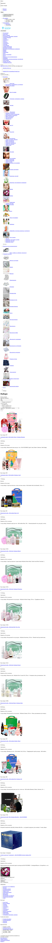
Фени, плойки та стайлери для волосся (18, 252)
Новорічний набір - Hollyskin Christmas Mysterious (11, 589)
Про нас (5, 8)
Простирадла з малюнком (15, 339)
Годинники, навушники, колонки (10, 36)
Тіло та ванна (6, 60)
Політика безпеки (7, 890)
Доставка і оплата (7, 888)
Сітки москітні (13, 372)
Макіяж (4, 50)
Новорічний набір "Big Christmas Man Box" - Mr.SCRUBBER (14, 817)
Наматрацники (13, 280)
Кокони (11, 267)
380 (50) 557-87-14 (7, 68)
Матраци (12, 273)
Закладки (5, 921)
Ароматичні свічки (10, 204)
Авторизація (8, 25)
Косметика (5, 76)
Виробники (5, 894)
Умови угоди (6, 891)
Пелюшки (12, 286)
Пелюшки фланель (14, 306)
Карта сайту (5, 893)
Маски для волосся (10, 116)
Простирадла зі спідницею (15, 345)
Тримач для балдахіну (14, 378)
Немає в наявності (6, 405)
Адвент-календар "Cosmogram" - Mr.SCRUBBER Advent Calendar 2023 (16, 855)
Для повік (5, 44)
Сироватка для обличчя (11, 143)
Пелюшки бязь (13, 293)
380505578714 (6, 71)
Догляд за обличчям (10, 160)
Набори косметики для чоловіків (13, 162)
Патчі (4, 53)
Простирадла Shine (14, 332)
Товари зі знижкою (6, 402)
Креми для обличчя (10, 140)
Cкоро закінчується (6, 406)
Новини (5, 10)
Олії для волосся (9, 117)
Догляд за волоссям (10, 159)
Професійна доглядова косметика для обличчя (13, 59)
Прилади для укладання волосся (10, 56)
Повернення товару (7, 892)
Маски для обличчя (10, 141)
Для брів (5, 38)
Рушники (12, 365)
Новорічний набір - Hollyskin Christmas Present (10, 665)
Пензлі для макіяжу (7, 54)
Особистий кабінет (7, 919)
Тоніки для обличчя (10, 144)
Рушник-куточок (13, 359)
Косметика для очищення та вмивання (11, 48)
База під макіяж (6, 35)
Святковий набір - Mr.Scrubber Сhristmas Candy (11, 475)
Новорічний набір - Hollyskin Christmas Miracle (11, 551)
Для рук (7, 238)
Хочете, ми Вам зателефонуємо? (16, 66)
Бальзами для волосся (10, 113)
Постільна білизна (14, 319)
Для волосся (5, 39)
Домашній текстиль (7, 62)
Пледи (11, 313)
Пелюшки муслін (13, 299)
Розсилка (5, 922)
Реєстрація (8, 23)
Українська (11, 14)
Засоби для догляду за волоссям (12, 114)
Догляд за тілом (9, 161)
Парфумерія (5, 52)
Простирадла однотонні (15, 352)
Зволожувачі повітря (14, 386)
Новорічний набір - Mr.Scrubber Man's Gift (10, 513)
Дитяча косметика (7, 37)
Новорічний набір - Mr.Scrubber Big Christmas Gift (11, 779)
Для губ (4, 40)
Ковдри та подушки (14, 260)
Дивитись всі (8, 118)
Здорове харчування (7, 46)
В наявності (4, 404)
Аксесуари (5, 34)
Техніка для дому (6, 61)
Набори (4, 51)
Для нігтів (5, 42)
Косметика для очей (7, 47)
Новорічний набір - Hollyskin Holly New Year (10, 627)
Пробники (5, 58)
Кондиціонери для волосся (11, 115)
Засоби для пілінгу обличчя (11, 139)
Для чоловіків (6, 45)
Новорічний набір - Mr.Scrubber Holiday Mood (10, 741)
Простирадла (12, 326)
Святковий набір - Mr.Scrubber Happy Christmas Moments (13, 437)
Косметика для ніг (9, 241)
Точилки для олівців (10, 85)
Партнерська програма (8, 896)
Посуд (4, 55)
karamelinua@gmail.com (14, 71)
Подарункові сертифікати (8, 895)
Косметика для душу (10, 240)
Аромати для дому (10, 203)
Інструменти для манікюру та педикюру (14, 84)
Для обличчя (5, 43)
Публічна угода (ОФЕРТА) (9, 886)
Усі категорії (5, 33)
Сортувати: (3, 408)
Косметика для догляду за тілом (12, 239)
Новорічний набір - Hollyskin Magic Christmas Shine (12, 703)
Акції (4, 898)
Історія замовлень (7, 920)
